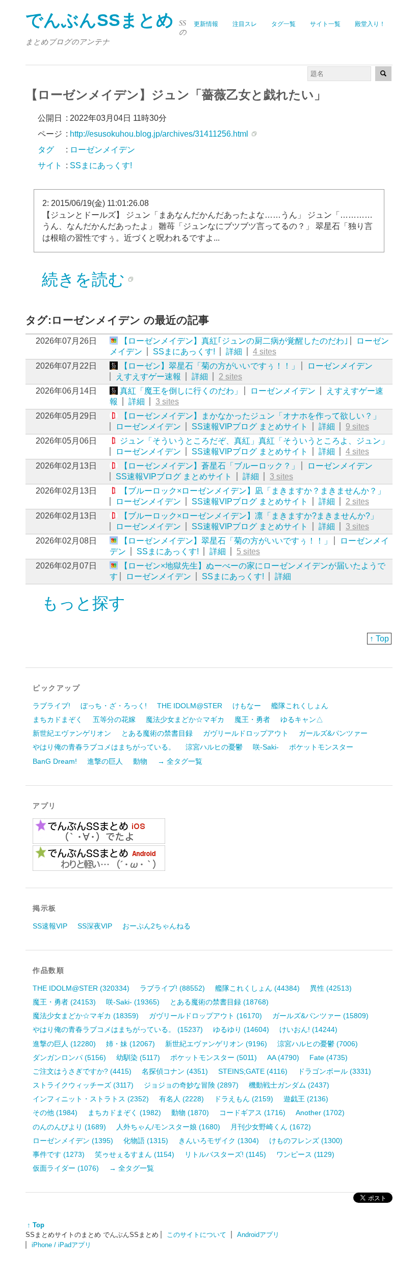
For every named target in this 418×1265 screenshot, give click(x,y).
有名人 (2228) (181, 1099)
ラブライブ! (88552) (172, 988)
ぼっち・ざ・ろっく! (114, 706)
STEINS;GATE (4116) (253, 1071)
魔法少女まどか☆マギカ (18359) (86, 1016)
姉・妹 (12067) (130, 1044)
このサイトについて (196, 1234)
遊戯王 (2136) (305, 1099)
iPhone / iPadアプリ (61, 1245)
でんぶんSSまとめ (99, 20)
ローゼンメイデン (340, 366)
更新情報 (206, 24)
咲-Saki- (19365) (133, 1002)
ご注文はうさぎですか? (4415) (82, 1071)
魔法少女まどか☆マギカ (185, 719)
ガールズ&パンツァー (333, 733)
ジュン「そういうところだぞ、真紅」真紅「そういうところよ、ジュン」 (254, 440)
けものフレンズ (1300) (306, 1141)
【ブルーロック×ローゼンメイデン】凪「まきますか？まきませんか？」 (252, 490)
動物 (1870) (190, 1112)
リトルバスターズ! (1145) (225, 1154)
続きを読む (83, 279)
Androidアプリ (258, 1234)
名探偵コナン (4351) (175, 1071)
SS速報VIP (50, 926)
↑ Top (379, 638)
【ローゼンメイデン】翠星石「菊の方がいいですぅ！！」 (226, 540)
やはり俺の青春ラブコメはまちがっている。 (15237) (118, 1029)
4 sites (264, 351)
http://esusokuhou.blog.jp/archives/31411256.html (159, 134)
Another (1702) (320, 1112)
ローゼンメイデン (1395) (73, 1141)
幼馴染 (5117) (138, 1057)
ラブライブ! (51, 706)
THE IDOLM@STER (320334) (81, 988)
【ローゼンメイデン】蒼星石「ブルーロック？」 (209, 465)
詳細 (234, 351)
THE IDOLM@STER (189, 706)
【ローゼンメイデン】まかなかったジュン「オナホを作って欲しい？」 (250, 415)
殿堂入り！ (370, 24)
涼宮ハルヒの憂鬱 (214, 747)
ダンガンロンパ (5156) (69, 1057)
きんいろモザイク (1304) (218, 1141)
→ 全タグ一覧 (180, 761)
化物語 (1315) (145, 1141)
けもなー (246, 706)
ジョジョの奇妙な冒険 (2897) (191, 1085)
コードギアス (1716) (252, 1112)
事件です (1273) (59, 1154)
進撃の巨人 (105, 761)
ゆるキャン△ (301, 719)
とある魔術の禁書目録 (157, 733)
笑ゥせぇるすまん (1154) (134, 1154)
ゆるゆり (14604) (241, 1029)
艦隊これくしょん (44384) (257, 988)
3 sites (167, 401)
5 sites (248, 551)
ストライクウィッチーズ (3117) (83, 1085)
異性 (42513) (331, 988)
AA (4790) (283, 1057)
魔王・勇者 (252, 719)
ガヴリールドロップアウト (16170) (205, 1016)
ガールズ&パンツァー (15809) (320, 1016)
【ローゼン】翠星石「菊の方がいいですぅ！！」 (209, 366)
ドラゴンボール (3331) (334, 1071)
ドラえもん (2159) (243, 1099)
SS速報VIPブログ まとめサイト (250, 426)
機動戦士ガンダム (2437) (289, 1085)
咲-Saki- (266, 747)
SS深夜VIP (94, 926)
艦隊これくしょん (299, 706)
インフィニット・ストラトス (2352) (91, 1099)
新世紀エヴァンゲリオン (72, 733)
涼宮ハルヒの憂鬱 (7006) (317, 1044)
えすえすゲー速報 (148, 376)
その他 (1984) (55, 1112)
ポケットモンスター (321, 747)
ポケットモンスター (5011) (213, 1057)
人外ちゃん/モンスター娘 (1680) (168, 1127)
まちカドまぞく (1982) (124, 1112)
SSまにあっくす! (184, 351)
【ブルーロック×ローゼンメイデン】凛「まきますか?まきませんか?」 (249, 515)
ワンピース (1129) (305, 1154)
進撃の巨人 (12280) (64, 1044)
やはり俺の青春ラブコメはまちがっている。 (104, 747)
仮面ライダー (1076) (66, 1168)
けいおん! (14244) (308, 1029)
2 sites (230, 376)
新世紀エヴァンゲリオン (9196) (216, 1044)
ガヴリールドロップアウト (246, 733)
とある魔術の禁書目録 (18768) (219, 1002)
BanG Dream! (55, 761)
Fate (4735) (328, 1057)
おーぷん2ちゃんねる (156, 926)
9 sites (357, 426)
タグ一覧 (283, 24)
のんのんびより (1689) (69, 1127)
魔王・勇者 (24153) (64, 1002)
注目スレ (244, 24)
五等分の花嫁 (114, 719)
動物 (140, 761)
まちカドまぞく (58, 719)
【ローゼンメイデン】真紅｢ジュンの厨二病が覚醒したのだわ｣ (234, 341)
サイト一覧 (325, 24)
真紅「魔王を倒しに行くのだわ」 (181, 390)
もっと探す (83, 603)
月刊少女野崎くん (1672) (270, 1127)
